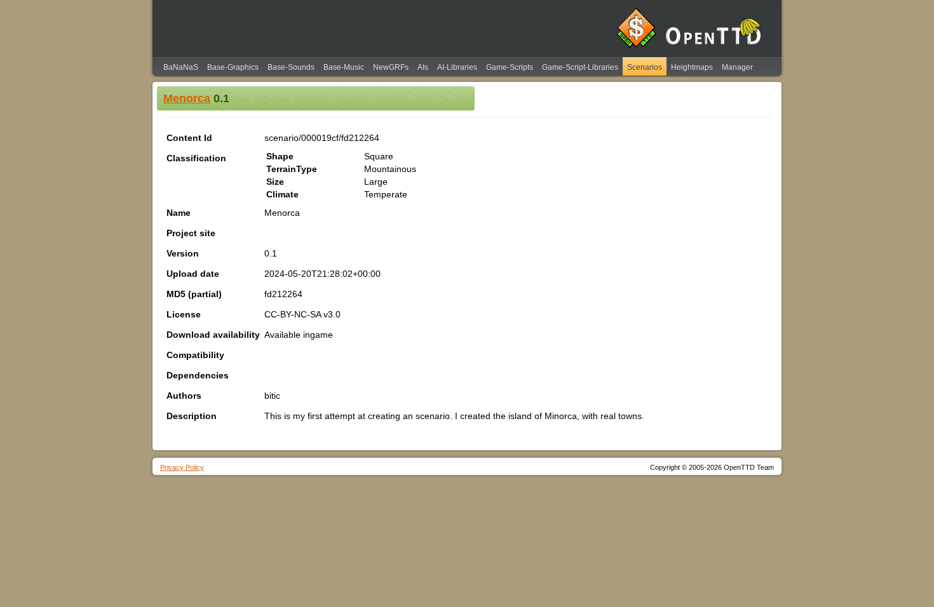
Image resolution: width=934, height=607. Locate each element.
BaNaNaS (180, 67)
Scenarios (644, 67)
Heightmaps (692, 67)
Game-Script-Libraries (580, 67)
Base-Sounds (291, 67)
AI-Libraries (457, 67)
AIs (422, 67)
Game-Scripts (509, 67)
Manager (737, 67)
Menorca (186, 98)
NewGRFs (391, 67)
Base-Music (343, 67)
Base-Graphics (233, 67)
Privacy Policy (182, 467)
